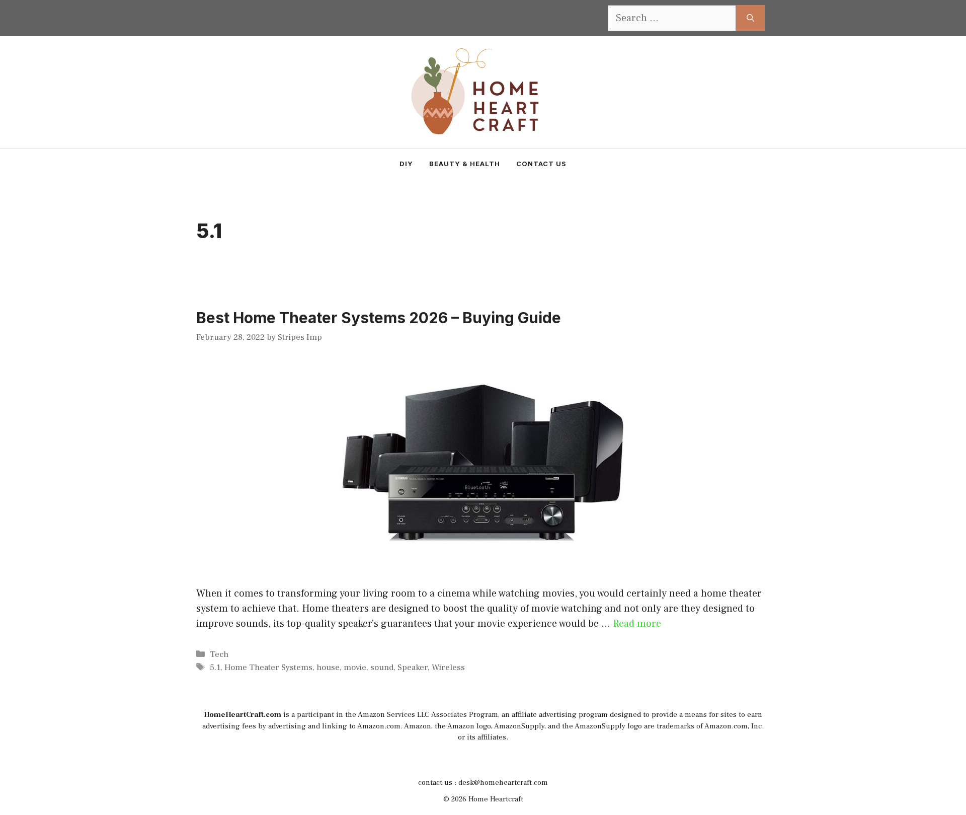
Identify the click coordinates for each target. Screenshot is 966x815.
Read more (637, 623)
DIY (406, 164)
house (328, 667)
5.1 (215, 667)
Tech (219, 654)
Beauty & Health (464, 164)
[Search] (750, 18)
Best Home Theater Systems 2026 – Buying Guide (378, 318)
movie (355, 667)
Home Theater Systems (268, 667)
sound (381, 667)
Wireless (448, 667)
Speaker (412, 667)
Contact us (541, 164)
